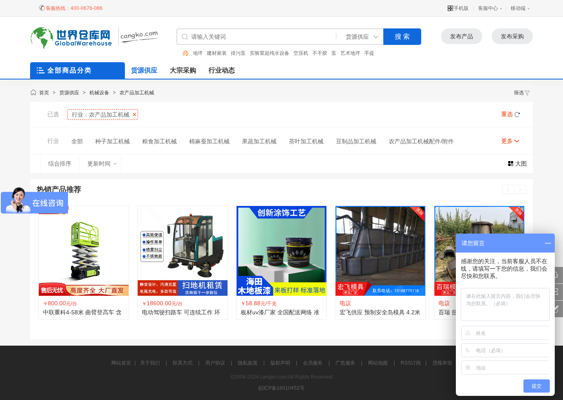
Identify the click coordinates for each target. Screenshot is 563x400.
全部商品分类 (69, 70)
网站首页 (121, 363)
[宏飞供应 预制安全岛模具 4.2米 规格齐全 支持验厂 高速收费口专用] (282, 251)
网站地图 (378, 363)
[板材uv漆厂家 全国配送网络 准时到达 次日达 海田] (183, 251)
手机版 (461, 8)
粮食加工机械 (159, 141)
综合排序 (59, 163)
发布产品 (461, 36)
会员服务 (313, 363)
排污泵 (224, 53)
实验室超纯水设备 (255, 53)
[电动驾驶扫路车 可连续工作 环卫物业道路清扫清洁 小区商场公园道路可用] (84, 251)
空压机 (286, 53)
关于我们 (150, 363)
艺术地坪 (336, 53)
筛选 (519, 93)
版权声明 (280, 363)
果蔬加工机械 (259, 141)
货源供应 (69, 93)
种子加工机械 (112, 141)
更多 (507, 141)
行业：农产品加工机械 (100, 114)
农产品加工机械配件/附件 (421, 141)
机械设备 (99, 93)
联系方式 (182, 363)
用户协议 (215, 363)
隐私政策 (248, 363)
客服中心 (488, 8)
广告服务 (345, 363)
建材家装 (203, 53)
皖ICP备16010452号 (281, 388)
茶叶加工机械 (306, 141)
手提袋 (357, 53)
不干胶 (305, 53)
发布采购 (512, 36)
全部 (77, 141)
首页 (44, 93)
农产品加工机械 (137, 93)
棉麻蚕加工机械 (209, 141)
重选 (507, 114)
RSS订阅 (411, 363)
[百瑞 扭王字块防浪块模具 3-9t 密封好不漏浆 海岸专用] (381, 251)
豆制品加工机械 (356, 141)
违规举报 (442, 363)
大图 (521, 163)
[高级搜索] (182, 53)
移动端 (518, 8)
